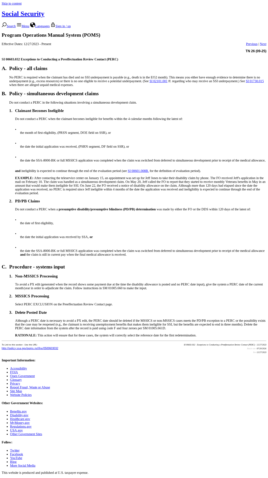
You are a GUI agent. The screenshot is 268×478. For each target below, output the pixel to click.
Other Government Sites (26, 434)
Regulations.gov (21, 426)
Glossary (16, 380)
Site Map (16, 391)
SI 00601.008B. (138, 171)
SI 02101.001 (158, 81)
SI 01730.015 (255, 81)
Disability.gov (19, 415)
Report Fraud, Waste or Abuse (30, 387)
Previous (252, 44)
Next (263, 44)
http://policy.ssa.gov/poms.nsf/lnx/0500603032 (30, 348)
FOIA (14, 372)
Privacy (15, 383)
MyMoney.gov (20, 423)
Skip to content (12, 3)
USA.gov (16, 430)
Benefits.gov (18, 411)
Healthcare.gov (20, 419)
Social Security (23, 13)
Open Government (22, 376)
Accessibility (18, 368)
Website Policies (21, 395)
